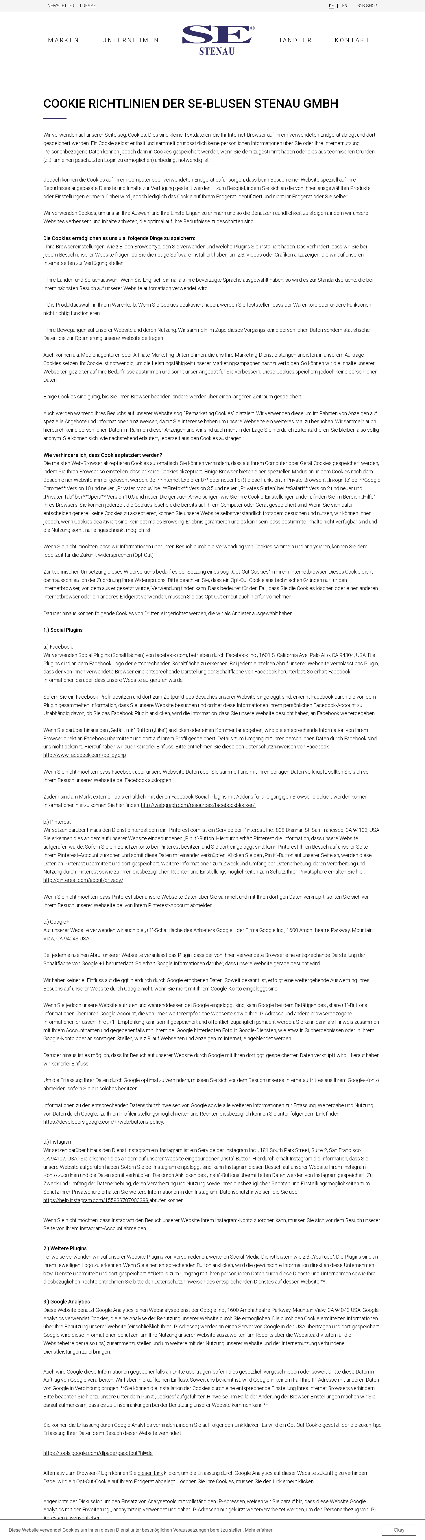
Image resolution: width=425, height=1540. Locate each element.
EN (344, 5)
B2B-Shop (367, 5)
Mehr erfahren (259, 1529)
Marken (64, 40)
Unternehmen (131, 40)
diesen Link (150, 1473)
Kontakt (352, 40)
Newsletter (61, 5)
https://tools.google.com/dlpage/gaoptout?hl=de (98, 1453)
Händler (295, 40)
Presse (88, 5)
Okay (399, 1529)
